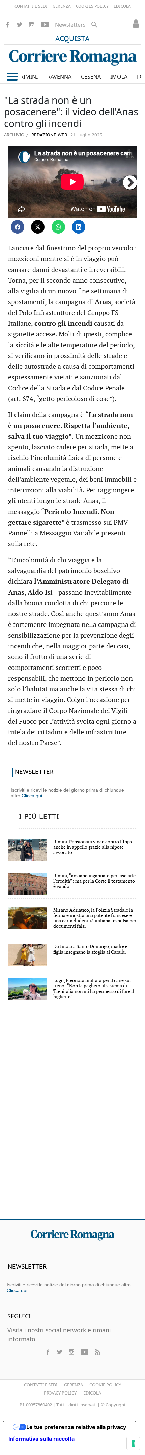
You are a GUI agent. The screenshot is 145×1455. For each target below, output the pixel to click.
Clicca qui (32, 795)
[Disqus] (72, 1117)
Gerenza (73, 1385)
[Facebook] (7, 24)
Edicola (92, 1393)
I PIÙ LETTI (39, 816)
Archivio (14, 135)
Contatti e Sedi (40, 1385)
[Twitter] (19, 24)
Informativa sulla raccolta (41, 1438)
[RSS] (97, 1352)
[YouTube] (45, 24)
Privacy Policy (60, 1393)
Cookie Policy (105, 1385)
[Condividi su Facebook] (17, 227)
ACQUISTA (72, 39)
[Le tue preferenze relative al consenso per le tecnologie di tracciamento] (133, 1443)
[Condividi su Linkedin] (78, 227)
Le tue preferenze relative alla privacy (76, 1427)
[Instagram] (31, 24)
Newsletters (70, 24)
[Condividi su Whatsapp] (58, 227)
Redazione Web (48, 135)
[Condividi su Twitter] (37, 227)
